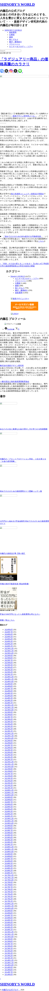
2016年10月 (9, 908)
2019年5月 (9, 835)
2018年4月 (9, 866)
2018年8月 (9, 856)
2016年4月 (9, 923)
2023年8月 (9, 715)
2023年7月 (9, 717)
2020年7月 (9, 802)
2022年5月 (9, 750)
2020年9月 (9, 797)
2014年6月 (9, 974)
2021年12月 (9, 762)
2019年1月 (9, 845)
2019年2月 (9, 842)
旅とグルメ (13, 39)
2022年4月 (9, 752)
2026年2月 (9, 644)
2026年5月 (9, 637)
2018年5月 (9, 863)
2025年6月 (9, 663)
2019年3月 (9, 840)
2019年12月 (9, 819)
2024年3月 (9, 698)
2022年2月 (9, 757)
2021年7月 (9, 774)
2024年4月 (9, 696)
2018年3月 (9, 868)
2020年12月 (9, 790)
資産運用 (12, 32)
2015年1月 (9, 958)
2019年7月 (9, 830)
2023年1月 (9, 731)
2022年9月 (9, 741)
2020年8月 (9, 800)
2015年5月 (9, 948)
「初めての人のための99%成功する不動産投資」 (23, 236)
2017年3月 (9, 897)
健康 (11, 37)
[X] (7, 71)
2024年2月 (9, 700)
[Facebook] (2, 71)
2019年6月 (9, 833)
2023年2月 (9, 729)
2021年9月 (9, 769)
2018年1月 (9, 873)
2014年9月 (9, 967)
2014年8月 (9, 970)
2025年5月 (9, 665)
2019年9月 (9, 826)
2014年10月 (9, 965)
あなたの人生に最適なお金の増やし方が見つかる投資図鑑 (23, 429)
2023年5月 (9, 722)
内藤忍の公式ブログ (11, 990)
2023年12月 (9, 705)
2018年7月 (9, 859)
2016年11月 (9, 906)
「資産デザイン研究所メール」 (23, 116)
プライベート (14, 44)
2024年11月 (9, 679)
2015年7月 (9, 944)
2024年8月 (9, 686)
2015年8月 (9, 941)
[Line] (20, 71)
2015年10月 (9, 937)
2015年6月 (9, 946)
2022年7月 (9, 745)
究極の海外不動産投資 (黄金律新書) (14, 584)
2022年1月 (9, 759)
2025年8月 (9, 658)
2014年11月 (9, 963)
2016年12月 (9, 904)
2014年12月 (9, 960)
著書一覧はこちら (7, 620)
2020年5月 (9, 807)
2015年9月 (9, 939)
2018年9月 (9, 854)
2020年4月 (9, 809)
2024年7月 (9, 689)
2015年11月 (9, 934)
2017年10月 (9, 880)
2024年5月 (9, 693)
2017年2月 (9, 899)
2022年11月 (9, 736)
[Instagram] (11, 71)
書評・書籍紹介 (15, 42)
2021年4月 (9, 781)
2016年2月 (9, 927)
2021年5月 (9, 778)
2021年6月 (9, 776)
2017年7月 (9, 887)
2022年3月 (9, 755)
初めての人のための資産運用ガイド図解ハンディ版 (21, 491)
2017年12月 (9, 875)
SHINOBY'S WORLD (17, 4)
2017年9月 (9, 882)
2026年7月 (9, 632)
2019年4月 (9, 837)
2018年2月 (9, 871)
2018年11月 (9, 849)
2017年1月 (9, 901)
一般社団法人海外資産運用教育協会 (14, 381)
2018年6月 (9, 861)
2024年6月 (9, 691)
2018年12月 (9, 847)
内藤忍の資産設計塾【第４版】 (13, 553)
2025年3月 (9, 670)
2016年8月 (9, 913)
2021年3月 (9, 783)
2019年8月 (9, 828)
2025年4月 (9, 667)
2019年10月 (9, 823)
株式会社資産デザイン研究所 (12, 366)
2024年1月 (9, 703)
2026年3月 (9, 641)
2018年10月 (9, 852)
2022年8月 (9, 743)
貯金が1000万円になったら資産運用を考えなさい (20, 614)
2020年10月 (9, 795)
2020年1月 (9, 816)
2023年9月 (9, 712)
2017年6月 (9, 889)
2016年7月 (9, 915)
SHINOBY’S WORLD (13, 30)
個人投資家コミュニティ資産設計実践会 (27, 194)
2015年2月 (9, 956)
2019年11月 (9, 821)
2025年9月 (9, 656)
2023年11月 (9, 708)
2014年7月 (9, 972)
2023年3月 (9, 726)
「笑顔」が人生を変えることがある (15, 264)
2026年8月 (9, 630)
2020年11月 (9, 793)
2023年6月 (9, 719)
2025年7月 (9, 660)
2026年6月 (9, 634)
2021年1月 (9, 788)
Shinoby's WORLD (17, 276)
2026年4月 (9, 639)
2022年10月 (9, 738)
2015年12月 (9, 932)
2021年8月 (9, 771)
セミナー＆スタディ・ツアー (21, 46)
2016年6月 (9, 918)
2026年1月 (9, 646)
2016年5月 (9, 920)
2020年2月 (9, 814)
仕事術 (12, 35)
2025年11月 (9, 651)
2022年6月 (9, 748)
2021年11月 (9, 764)
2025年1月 (9, 674)
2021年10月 (9, 767)
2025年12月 (9, 648)
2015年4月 (9, 951)
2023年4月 (9, 724)
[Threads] (16, 71)
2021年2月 (9, 785)
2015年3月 (9, 953)
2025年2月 (9, 672)
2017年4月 (9, 894)
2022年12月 (9, 734)
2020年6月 (9, 804)
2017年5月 (9, 892)
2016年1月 (9, 930)
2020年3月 (9, 811)
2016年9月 (9, 911)
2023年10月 (9, 710)
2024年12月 (9, 677)
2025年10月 (9, 653)
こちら (41, 241)
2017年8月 (9, 885)
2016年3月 (9, 925)
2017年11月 (9, 878)
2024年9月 (9, 684)
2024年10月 (9, 682)
